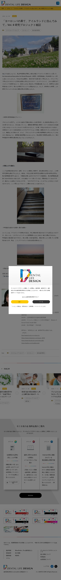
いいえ (41, 301)
